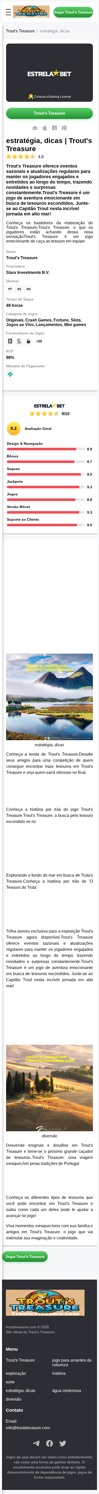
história (58, 1373)
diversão (13, 1399)
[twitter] (63, 1443)
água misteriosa (66, 1390)
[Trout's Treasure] (33, 12)
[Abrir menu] (8, 12)
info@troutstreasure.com (28, 1428)
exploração (16, 1373)
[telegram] (36, 1443)
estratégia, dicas (20, 1390)
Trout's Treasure (20, 31)
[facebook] (49, 1443)
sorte (10, 1382)
